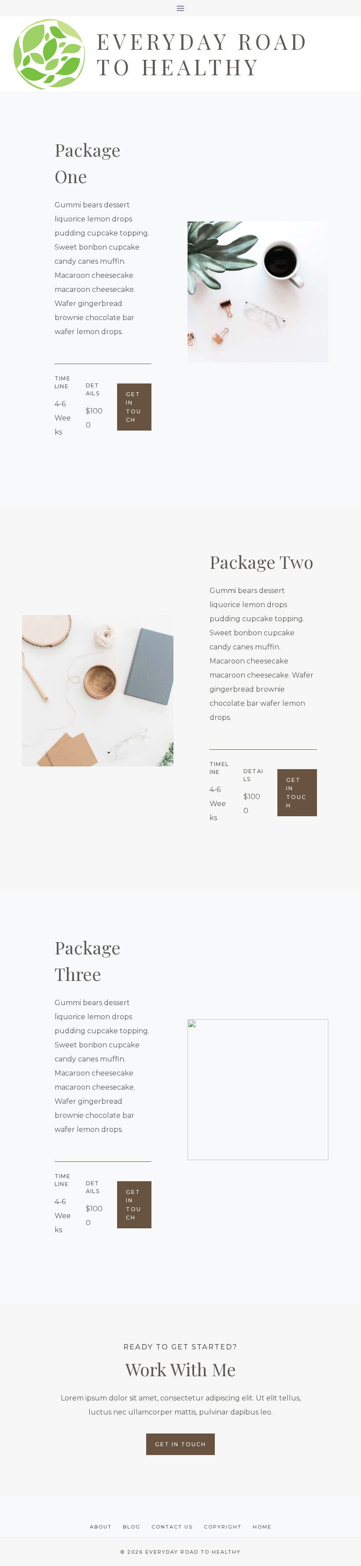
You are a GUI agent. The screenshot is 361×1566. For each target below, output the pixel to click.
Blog (131, 1527)
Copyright (223, 1527)
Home (262, 1527)
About (101, 1527)
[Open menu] (181, 8)
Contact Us (172, 1527)
